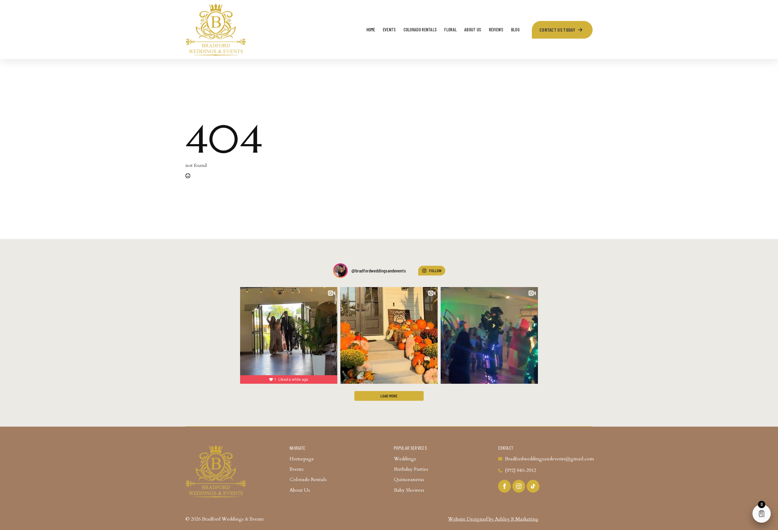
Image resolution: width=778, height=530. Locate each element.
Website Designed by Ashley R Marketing (493, 519)
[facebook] (504, 486)
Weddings (405, 459)
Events (389, 29)
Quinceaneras (409, 479)
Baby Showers (409, 490)
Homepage (302, 459)
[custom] (533, 486)
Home (371, 29)
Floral (450, 29)
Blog (515, 29)
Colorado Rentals (420, 29)
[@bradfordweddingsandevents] (340, 271)
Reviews (496, 29)
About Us (472, 29)
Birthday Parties (411, 469)
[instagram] (518, 486)
